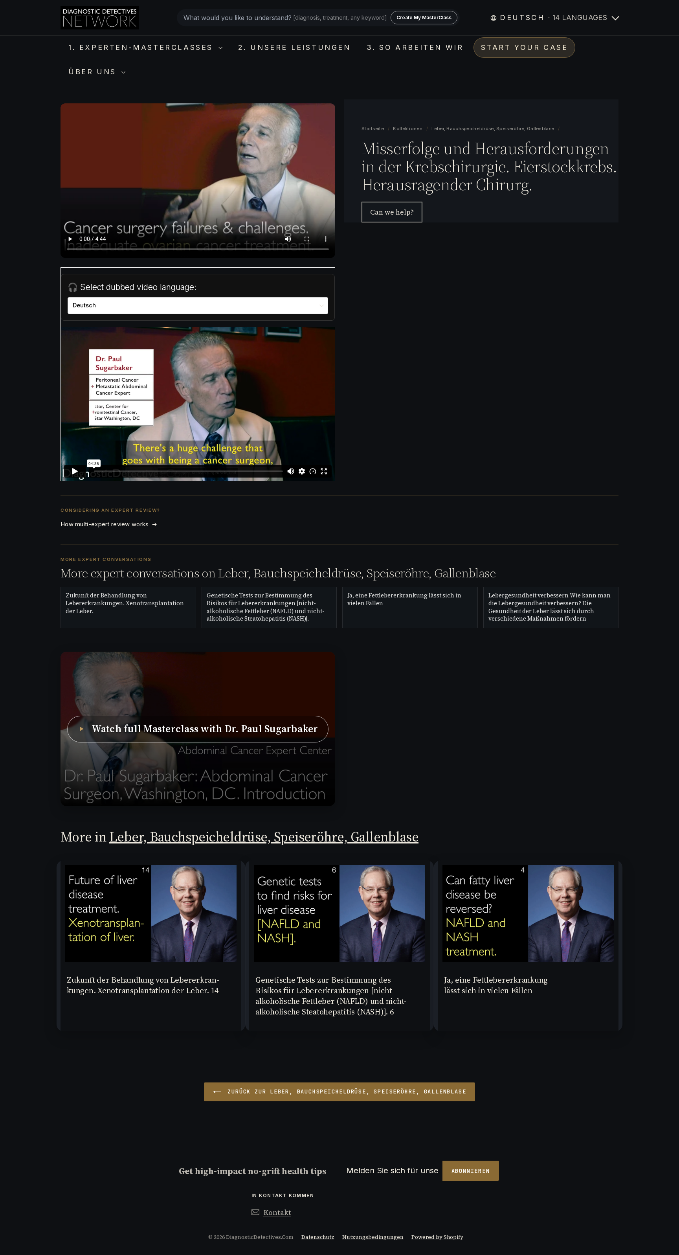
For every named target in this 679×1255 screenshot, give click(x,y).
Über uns (93, 72)
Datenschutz (317, 1237)
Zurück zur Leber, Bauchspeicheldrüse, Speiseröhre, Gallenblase (345, 1091)
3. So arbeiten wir (415, 47)
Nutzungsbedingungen (373, 1237)
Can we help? (392, 212)
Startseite (373, 128)
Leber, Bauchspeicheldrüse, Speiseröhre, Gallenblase (492, 128)
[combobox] (318, 17)
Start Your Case (524, 47)
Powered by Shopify (437, 1237)
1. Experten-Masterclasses (142, 47)
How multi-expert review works (109, 524)
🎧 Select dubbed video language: (132, 287)
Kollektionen (408, 128)
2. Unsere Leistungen (294, 47)
